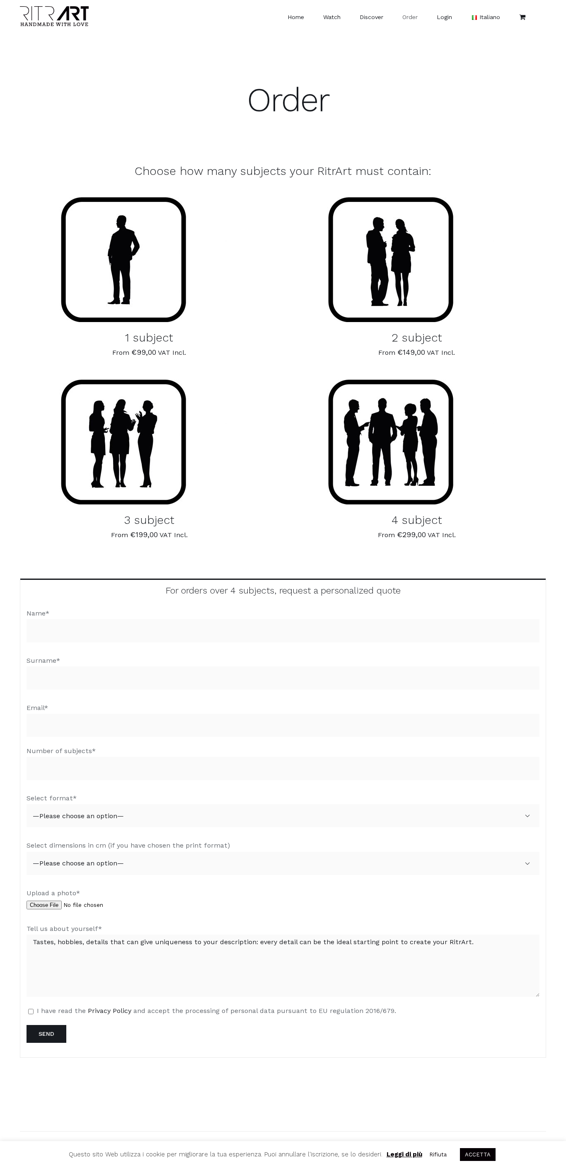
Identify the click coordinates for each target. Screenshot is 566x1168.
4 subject (417, 520)
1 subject (149, 337)
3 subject (149, 520)
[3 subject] (123, 442)
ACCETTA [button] (478, 1154)
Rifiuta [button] (438, 1154)
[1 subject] (123, 259)
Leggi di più (404, 1154)
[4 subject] (390, 442)
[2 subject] (390, 259)
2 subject (417, 337)
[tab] (283, 590)
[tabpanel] (283, 829)
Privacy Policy (109, 1011)
